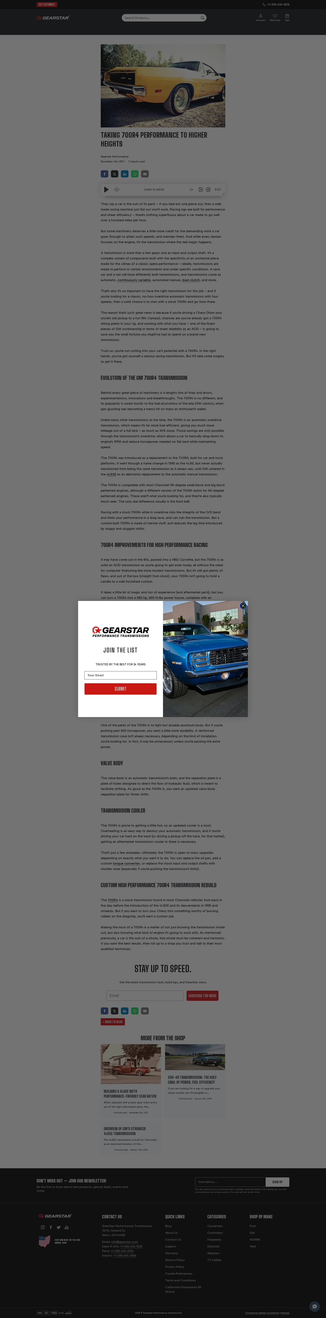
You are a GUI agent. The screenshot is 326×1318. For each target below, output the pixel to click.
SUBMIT (121, 689)
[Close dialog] (243, 605)
